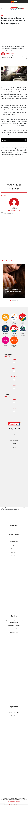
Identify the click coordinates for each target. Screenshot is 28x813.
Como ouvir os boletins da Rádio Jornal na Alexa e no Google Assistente (14, 621)
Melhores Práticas (14, 541)
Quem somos (14, 530)
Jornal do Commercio (14, 712)
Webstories (8, 261)
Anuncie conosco (14, 632)
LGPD (14, 545)
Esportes (14, 447)
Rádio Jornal (14, 716)
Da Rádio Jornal (10, 53)
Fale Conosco (14, 552)
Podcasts (14, 443)
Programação (14, 628)
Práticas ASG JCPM (14, 534)
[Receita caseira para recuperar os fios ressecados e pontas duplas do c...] (14, 281)
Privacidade (14, 538)
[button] (10, 300)
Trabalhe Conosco (14, 556)
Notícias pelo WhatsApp (14, 625)
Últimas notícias (14, 440)
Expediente (14, 548)
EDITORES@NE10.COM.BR (14, 801)
